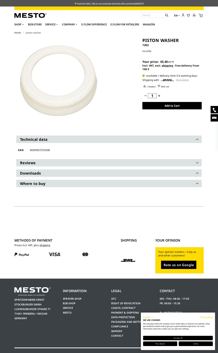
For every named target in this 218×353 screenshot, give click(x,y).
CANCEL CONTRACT (123, 308)
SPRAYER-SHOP (72, 298)
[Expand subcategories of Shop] (23, 24)
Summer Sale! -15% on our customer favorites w (99, 3)
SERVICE (68, 308)
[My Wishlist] (188, 15)
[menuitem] (19, 24)
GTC (113, 298)
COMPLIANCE (119, 326)
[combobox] (155, 15)
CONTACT (117, 335)
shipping (167, 65)
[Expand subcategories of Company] (76, 24)
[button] (183, 15)
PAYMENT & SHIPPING (125, 312)
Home (17, 32)
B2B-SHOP (69, 303)
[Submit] (167, 15)
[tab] (109, 139)
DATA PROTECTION (123, 317)
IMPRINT (116, 331)
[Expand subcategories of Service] (56, 24)
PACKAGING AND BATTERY (128, 322)
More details (182, 80)
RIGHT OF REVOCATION (125, 303)
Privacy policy (206, 317)
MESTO (67, 312)
